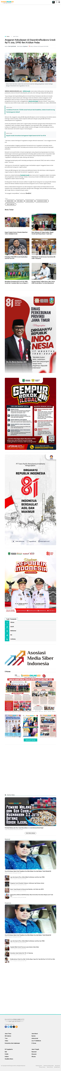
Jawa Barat (35, 1033)
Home (8, 36)
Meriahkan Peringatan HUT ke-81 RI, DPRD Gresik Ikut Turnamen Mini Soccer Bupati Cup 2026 (17, 283)
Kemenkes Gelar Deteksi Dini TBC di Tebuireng (21, 953)
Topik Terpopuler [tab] (11, 619)
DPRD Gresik (26, 91)
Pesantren (8, 903)
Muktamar (13, 630)
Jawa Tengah (35, 1049)
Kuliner (7, 1056)
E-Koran (7, 671)
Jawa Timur (8, 1033)
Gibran (12, 622)
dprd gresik (20, 201)
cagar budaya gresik (42, 201)
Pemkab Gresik (24, 175)
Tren (6, 1038)
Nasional (7, 839)
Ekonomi (34, 1054)
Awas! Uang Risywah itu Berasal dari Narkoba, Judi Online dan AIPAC (27, 889)
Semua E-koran (30, 740)
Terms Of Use (50, 1067)
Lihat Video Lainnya (30, 833)
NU (11, 634)
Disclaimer (57, 1065)
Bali (6, 1051)
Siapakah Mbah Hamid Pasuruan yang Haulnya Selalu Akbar (24, 947)
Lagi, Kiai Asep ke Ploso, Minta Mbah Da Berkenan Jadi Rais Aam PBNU (27, 877)
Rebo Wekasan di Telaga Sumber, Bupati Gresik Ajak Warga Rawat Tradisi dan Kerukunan (42, 234)
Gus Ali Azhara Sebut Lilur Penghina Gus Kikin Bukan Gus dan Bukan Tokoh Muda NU (28, 871)
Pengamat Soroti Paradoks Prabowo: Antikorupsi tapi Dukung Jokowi (27, 883)
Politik (6, 1054)
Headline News (9, 1058)
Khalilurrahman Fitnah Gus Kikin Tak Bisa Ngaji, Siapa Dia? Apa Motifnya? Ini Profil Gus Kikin (32, 959)
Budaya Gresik (29, 201)
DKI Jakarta (8, 1036)
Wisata (34, 1056)
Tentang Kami (39, 1065)
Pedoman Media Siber (49, 1065)
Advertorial (35, 1038)
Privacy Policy (42, 1067)
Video (6, 1040)
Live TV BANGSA (36, 1040)
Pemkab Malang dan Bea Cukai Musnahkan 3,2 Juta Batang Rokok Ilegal (24, 827)
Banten (33, 1036)
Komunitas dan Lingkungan (12, 1043)
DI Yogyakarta (9, 1049)
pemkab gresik (10, 201)
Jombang (12, 639)
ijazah (12, 626)
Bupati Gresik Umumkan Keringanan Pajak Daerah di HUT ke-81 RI (26, 135)
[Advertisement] (30, 16)
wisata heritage (33, 101)
